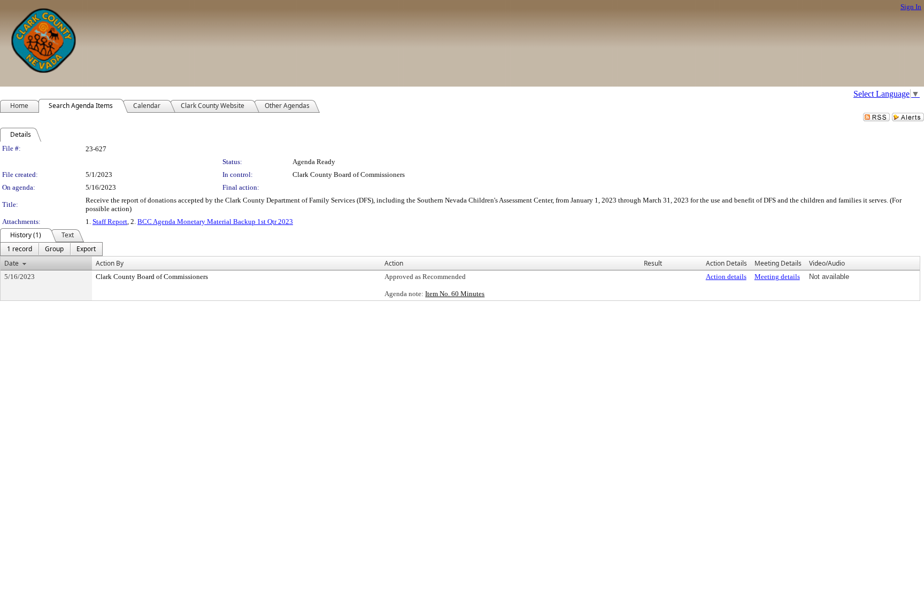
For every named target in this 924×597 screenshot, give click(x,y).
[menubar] (51, 249)
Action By (110, 263)
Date (11, 263)
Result (653, 263)
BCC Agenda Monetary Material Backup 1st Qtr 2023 (215, 222)
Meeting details (777, 277)
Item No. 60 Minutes (454, 294)
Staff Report (110, 222)
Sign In (910, 7)
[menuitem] (19, 249)
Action (393, 263)
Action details (726, 277)
